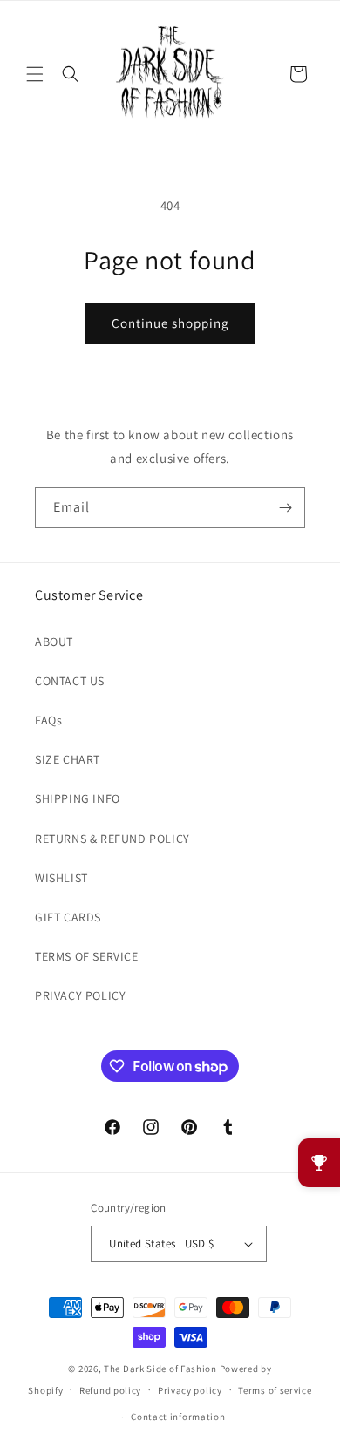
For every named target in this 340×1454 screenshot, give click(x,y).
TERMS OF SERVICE (87, 956)
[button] (35, 74)
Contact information (178, 1416)
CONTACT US (70, 681)
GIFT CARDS (68, 917)
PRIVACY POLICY (80, 995)
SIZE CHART (67, 759)
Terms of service (274, 1390)
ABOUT (54, 641)
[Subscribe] (285, 507)
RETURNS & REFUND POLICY (112, 838)
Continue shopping (170, 323)
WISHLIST (61, 878)
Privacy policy (190, 1390)
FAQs (48, 720)
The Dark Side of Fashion (160, 1368)
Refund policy (110, 1390)
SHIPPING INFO (77, 798)
